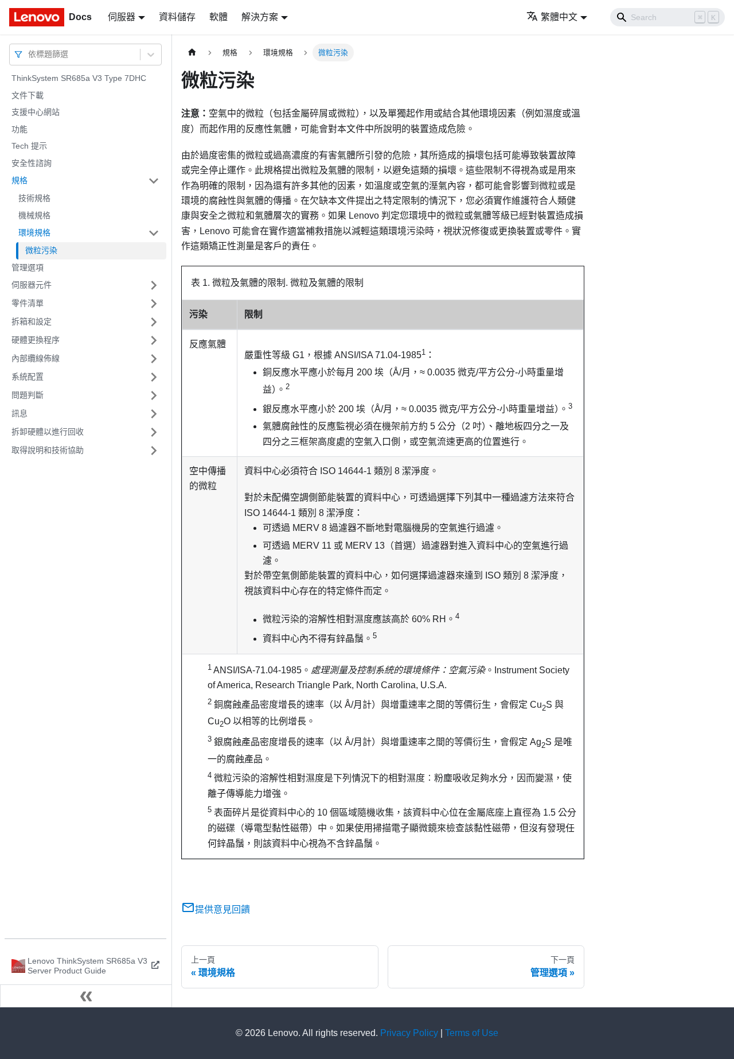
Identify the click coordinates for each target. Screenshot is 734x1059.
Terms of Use (471, 1033)
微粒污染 (41, 250)
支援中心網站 (35, 112)
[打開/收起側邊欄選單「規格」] (153, 181)
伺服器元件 (31, 284)
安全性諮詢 (31, 163)
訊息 (19, 413)
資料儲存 (177, 17)
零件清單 (27, 303)
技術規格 (34, 198)
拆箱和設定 (31, 321)
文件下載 (27, 95)
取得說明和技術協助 (47, 450)
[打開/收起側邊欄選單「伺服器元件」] (153, 285)
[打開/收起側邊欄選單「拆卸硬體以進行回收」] (153, 432)
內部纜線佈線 (35, 358)
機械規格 (34, 215)
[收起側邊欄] (86, 995)
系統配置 (27, 376)
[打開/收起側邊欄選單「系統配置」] (153, 377)
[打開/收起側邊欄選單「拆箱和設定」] (153, 322)
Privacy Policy (409, 1033)
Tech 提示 (29, 145)
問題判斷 (27, 394)
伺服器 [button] (121, 17)
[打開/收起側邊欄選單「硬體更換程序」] (153, 340)
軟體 (218, 17)
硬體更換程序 (35, 339)
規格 (19, 180)
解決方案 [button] (259, 17)
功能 (19, 129)
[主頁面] (192, 52)
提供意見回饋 (222, 909)
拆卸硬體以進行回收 (47, 431)
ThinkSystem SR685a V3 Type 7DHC (78, 78)
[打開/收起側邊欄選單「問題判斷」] (153, 395)
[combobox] (29, 54)
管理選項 (27, 267)
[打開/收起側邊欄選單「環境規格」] (153, 233)
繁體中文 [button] (559, 17)
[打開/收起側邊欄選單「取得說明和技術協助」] (153, 450)
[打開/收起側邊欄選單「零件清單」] (153, 303)
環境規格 (34, 232)
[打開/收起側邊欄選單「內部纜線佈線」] (153, 359)
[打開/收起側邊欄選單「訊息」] (153, 414)
